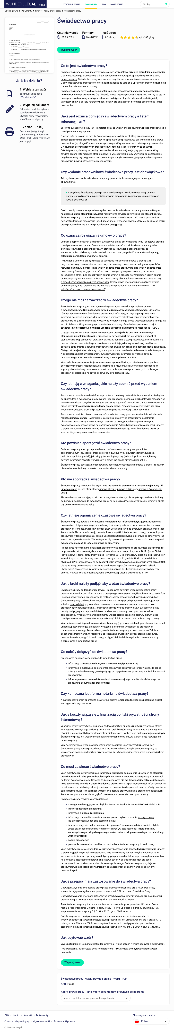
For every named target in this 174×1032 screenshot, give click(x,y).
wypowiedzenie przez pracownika (115, 267)
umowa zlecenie (107, 489)
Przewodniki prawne (64, 1021)
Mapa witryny (22, 1021)
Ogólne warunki (41, 1021)
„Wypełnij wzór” (28, 97)
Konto (16, 1015)
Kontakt (28, 1015)
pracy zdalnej (77, 604)
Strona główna (71, 4)
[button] (126, 998)
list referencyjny (103, 127)
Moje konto (116, 4)
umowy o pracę (69, 79)
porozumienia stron (71, 275)
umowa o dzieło (125, 489)
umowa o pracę (69, 489)
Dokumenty (91, 4)
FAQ (104, 4)
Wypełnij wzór (69, 49)
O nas (7, 1021)
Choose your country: (144, 1015)
